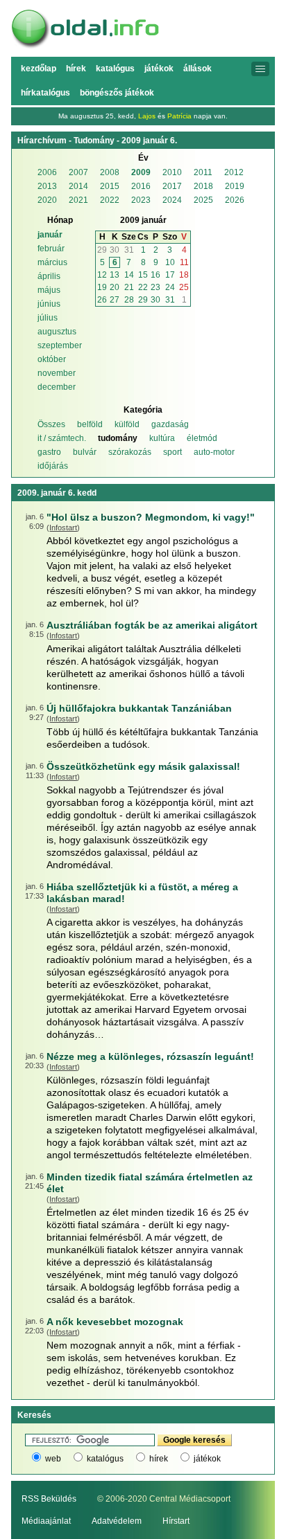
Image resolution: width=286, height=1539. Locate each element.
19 (102, 287)
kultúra (162, 438)
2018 (203, 186)
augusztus (56, 331)
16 (155, 275)
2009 (141, 172)
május (48, 290)
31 (129, 250)
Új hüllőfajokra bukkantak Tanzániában (139, 708)
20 (114, 287)
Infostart (63, 527)
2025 (203, 200)
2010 (172, 172)
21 (129, 287)
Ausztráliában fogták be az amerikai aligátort (152, 625)
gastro (49, 452)
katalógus (105, 1459)
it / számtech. (61, 438)
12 (102, 275)
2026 (234, 200)
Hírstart (176, 1521)
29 (102, 250)
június (48, 304)
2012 (234, 172)
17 (170, 275)
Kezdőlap (38, 68)
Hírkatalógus (45, 93)
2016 (141, 186)
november (56, 373)
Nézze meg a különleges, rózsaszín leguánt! (150, 1056)
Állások (197, 68)
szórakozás (129, 452)
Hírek (76, 68)
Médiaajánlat (46, 1521)
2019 (234, 186)
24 (170, 287)
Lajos (146, 116)
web (53, 1459)
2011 (203, 172)
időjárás (52, 466)
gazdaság (170, 424)
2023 (141, 200)
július (47, 318)
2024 (172, 200)
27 (114, 300)
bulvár (84, 452)
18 (184, 275)
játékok (207, 1459)
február (51, 248)
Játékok (159, 68)
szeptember (59, 345)
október (51, 359)
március (52, 262)
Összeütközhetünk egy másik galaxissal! (143, 766)
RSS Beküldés (49, 1499)
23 (155, 287)
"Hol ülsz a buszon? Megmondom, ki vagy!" (151, 517)
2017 (172, 186)
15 (143, 275)
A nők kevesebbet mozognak (115, 1321)
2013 (47, 186)
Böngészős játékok (117, 93)
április (48, 276)
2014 (78, 186)
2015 (109, 186)
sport (172, 452)
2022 (109, 200)
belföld (90, 424)
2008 (109, 172)
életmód (202, 438)
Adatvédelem (117, 1521)
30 (114, 250)
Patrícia (179, 116)
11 (184, 262)
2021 (78, 200)
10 (170, 262)
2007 (78, 172)
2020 (47, 200)
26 (102, 300)
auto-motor (214, 452)
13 (114, 275)
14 (129, 275)
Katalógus (115, 68)
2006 (47, 172)
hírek (158, 1459)
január (49, 235)
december (56, 387)
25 (184, 287)
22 (143, 287)
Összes (51, 424)
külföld (127, 424)
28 (129, 300)
